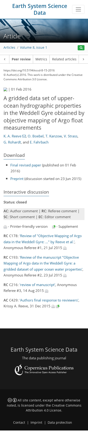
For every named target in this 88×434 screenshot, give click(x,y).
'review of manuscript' (37, 284)
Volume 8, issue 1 (33, 47)
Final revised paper (25, 165)
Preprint (16, 178)
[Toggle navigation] (78, 9)
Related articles (64, 59)
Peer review (21, 59)
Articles (9, 47)
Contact (19, 422)
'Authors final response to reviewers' (48, 300)
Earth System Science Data (39, 9)
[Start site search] (81, 48)
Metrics (41, 59)
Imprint (36, 422)
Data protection (60, 422)
